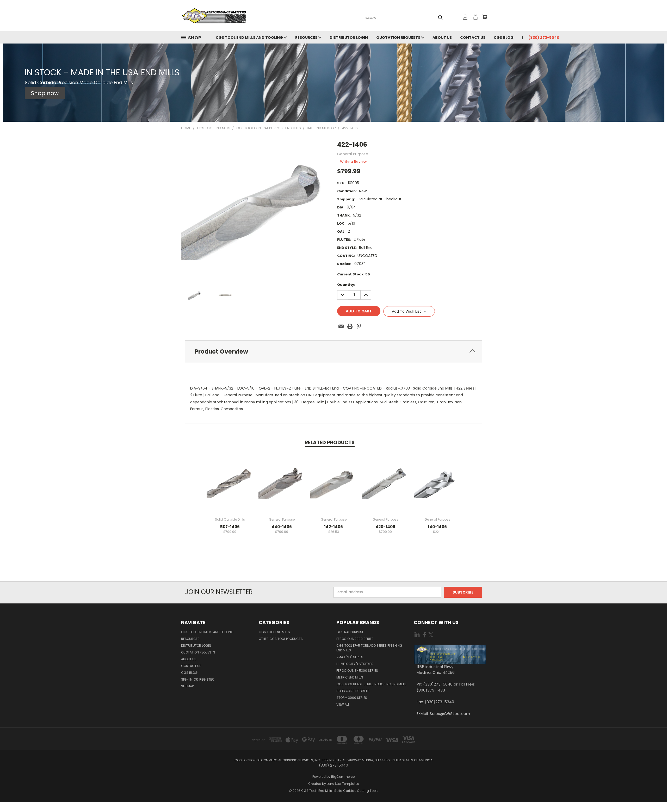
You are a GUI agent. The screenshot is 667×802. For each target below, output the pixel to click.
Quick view (229, 477)
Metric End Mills (349, 677)
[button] (45, 93)
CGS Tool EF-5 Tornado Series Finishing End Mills (369, 647)
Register (206, 679)
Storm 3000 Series (351, 697)
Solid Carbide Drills (352, 691)
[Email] (341, 326)
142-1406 (333, 526)
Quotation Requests (398, 37)
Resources (306, 37)
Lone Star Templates (343, 783)
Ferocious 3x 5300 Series (357, 670)
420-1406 (385, 526)
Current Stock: (353, 274)
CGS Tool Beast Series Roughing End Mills (371, 684)
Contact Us (472, 37)
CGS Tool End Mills (274, 632)
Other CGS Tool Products (281, 639)
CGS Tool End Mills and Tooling (250, 37)
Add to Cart (230, 487)
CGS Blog (504, 37)
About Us (442, 37)
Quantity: (346, 284)
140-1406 (437, 526)
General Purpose (350, 632)
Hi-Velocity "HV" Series (354, 664)
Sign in (187, 679)
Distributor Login (349, 37)
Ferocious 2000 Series (355, 639)
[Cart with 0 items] (484, 17)
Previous (653, 785)
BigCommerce (343, 776)
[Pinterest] (358, 326)
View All (342, 704)
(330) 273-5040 (543, 37)
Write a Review (353, 161)
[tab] (333, 351)
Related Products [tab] (330, 442)
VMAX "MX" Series (349, 657)
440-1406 (281, 526)
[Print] (350, 326)
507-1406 (230, 526)
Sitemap (187, 686)
